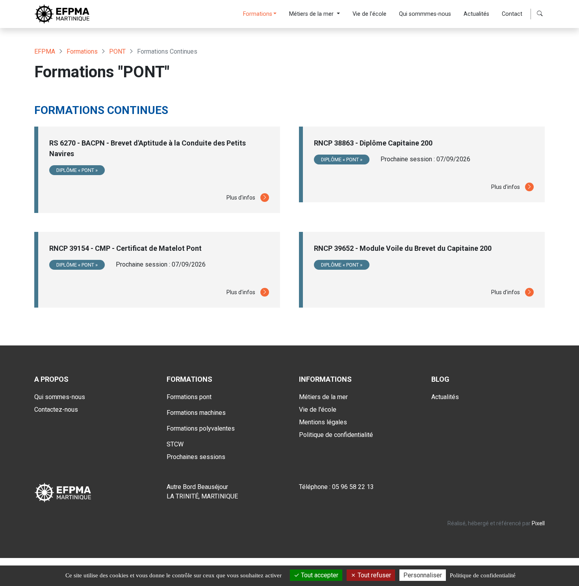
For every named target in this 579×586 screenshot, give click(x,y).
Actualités (476, 14)
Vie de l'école (369, 14)
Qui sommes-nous (59, 397)
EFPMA (44, 51)
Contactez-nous (56, 409)
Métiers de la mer (312, 14)
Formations (257, 14)
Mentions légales (323, 422)
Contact (512, 14)
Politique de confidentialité (336, 435)
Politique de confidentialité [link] (483, 575)
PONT (117, 51)
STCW (175, 444)
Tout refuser (373, 575)
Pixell (538, 523)
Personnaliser (422, 575)
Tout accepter (318, 575)
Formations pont (189, 397)
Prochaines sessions (196, 457)
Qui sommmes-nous (425, 14)
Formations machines (196, 412)
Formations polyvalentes (201, 428)
